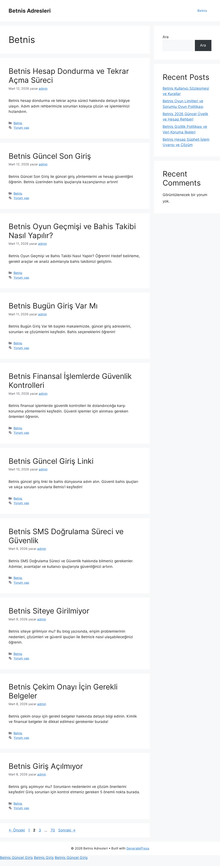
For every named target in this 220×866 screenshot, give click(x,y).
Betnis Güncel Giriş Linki (51, 460)
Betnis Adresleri (30, 11)
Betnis (202, 11)
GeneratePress (137, 848)
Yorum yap (21, 127)
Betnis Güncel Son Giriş (50, 155)
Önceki (17, 830)
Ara (166, 37)
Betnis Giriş (44, 857)
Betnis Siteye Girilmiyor (49, 610)
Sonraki (67, 830)
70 (53, 830)
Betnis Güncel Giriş (16, 857)
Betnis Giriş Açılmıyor (46, 766)
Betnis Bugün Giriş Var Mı (53, 305)
